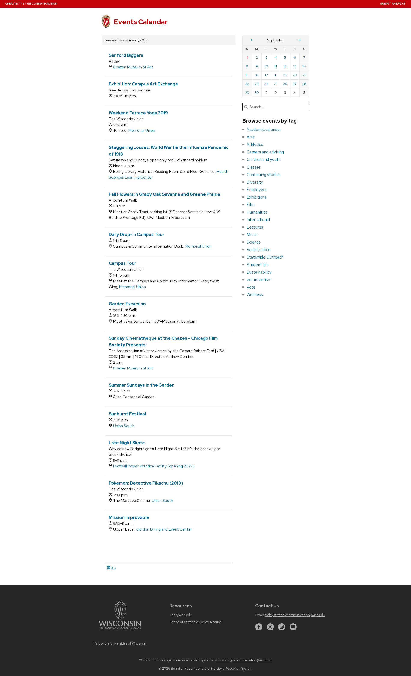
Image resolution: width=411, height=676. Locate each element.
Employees (257, 189)
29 (247, 92)
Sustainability (259, 272)
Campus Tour (122, 263)
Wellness (255, 294)
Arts (251, 137)
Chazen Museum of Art (133, 66)
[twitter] (270, 627)
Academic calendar (264, 129)
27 (295, 84)
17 (266, 75)
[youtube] (293, 627)
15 (247, 75)
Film (251, 204)
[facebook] (258, 627)
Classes (254, 167)
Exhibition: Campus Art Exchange (143, 84)
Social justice (258, 249)
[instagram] (281, 627)
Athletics (255, 144)
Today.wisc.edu (181, 615)
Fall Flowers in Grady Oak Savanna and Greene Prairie (164, 194)
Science (254, 242)
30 (257, 92)
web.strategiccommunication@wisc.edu (242, 660)
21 (304, 75)
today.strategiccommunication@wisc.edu (295, 615)
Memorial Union (141, 130)
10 (266, 66)
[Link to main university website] (119, 630)
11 (276, 66)
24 (266, 84)
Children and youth (264, 159)
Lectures (255, 227)
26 (285, 84)
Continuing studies (264, 174)
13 (294, 66)
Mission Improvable (129, 517)
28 (304, 84)
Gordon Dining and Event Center (164, 529)
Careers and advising (265, 152)
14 (304, 66)
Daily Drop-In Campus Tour (136, 234)
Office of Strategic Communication (196, 622)
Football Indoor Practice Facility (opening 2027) (153, 466)
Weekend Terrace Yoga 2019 (138, 113)
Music (252, 234)
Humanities (257, 212)
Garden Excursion (127, 304)
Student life (258, 264)
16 (256, 75)
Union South (123, 425)
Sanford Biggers (126, 55)
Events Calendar (141, 21)
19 (285, 75)
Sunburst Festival (127, 414)
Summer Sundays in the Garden (141, 385)
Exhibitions (256, 197)
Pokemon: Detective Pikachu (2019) (146, 483)
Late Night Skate (127, 443)
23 (257, 84)
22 (247, 84)
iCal (113, 568)
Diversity (255, 182)
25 (276, 84)
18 (275, 75)
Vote (251, 287)
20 (295, 75)
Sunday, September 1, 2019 (125, 40)
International (258, 219)
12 (285, 66)
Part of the (120, 643)
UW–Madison (31, 4)
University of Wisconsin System (229, 668)
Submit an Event (393, 4)
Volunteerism (259, 279)
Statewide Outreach (265, 257)
